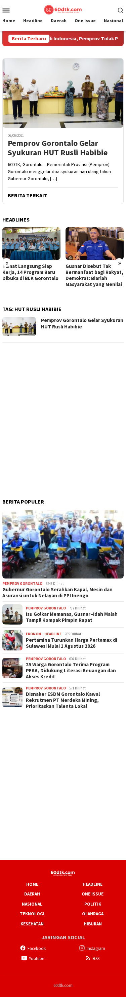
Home (32, 884)
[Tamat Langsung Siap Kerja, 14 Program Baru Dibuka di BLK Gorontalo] (31, 243)
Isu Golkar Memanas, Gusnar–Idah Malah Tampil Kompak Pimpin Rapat (72, 617)
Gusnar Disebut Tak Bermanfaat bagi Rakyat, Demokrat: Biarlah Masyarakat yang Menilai (94, 275)
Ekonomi (34, 634)
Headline (52, 634)
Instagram (96, 948)
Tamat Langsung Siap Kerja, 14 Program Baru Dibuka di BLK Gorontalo (30, 272)
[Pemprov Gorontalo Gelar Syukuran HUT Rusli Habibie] (63, 93)
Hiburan (93, 924)
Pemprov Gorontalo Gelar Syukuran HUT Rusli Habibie (58, 148)
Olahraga (92, 914)
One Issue (92, 894)
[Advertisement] (63, 412)
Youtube (36, 958)
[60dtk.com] (63, 9)
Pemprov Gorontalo (22, 583)
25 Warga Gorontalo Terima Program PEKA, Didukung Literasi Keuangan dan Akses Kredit (71, 671)
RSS (96, 958)
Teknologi (32, 914)
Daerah (32, 894)
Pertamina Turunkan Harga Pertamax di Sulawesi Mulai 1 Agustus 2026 (71, 643)
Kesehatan (32, 924)
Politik (92, 904)
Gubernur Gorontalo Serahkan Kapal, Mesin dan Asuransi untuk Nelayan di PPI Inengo (57, 593)
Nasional (32, 904)
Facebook (37, 948)
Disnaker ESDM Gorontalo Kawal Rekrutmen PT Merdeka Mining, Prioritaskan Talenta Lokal (63, 700)
